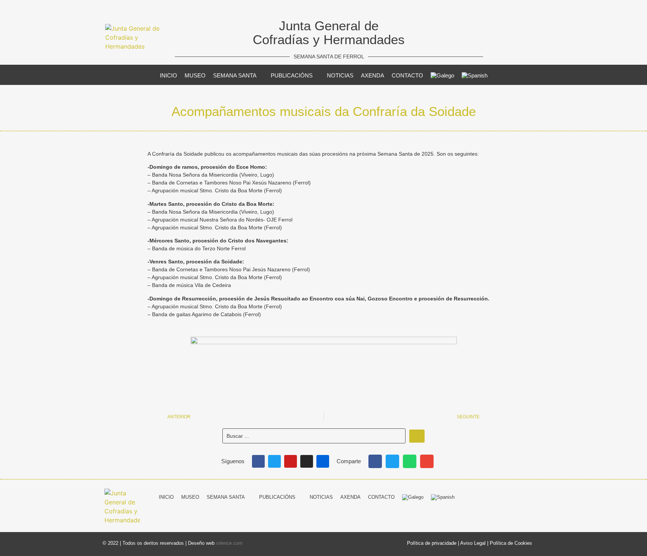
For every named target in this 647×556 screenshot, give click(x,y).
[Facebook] (258, 461)
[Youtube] (290, 461)
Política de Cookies (511, 543)
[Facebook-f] (483, 496)
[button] (375, 461)
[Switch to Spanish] (474, 75)
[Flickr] (322, 461)
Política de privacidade (431, 543)
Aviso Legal (473, 543)
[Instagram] (306, 461)
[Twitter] (274, 461)
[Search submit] (417, 436)
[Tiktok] (539, 496)
